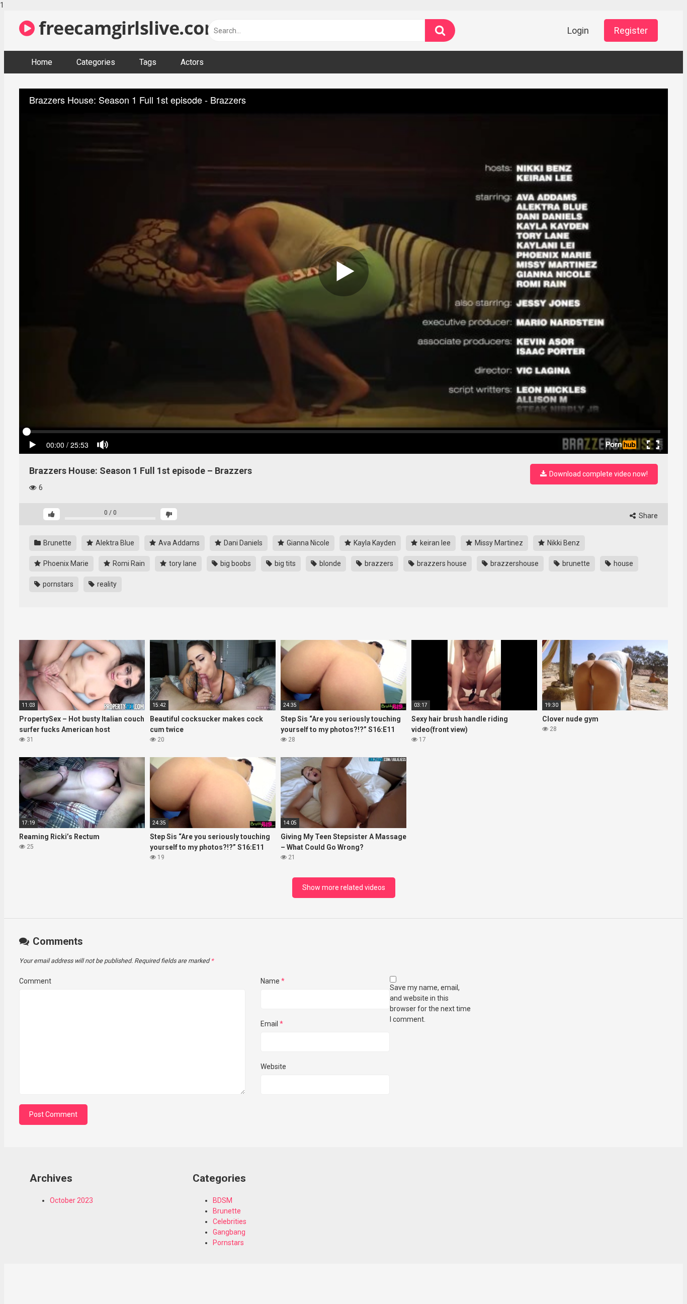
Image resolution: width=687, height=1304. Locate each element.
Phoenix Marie (65, 563)
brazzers (378, 563)
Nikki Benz (563, 543)
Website (273, 1067)
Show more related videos (343, 887)
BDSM (222, 1200)
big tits (284, 563)
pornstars (57, 584)
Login (578, 30)
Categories (95, 62)
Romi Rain (128, 563)
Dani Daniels (242, 543)
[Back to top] (653, 1275)
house (622, 563)
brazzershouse (514, 563)
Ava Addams (178, 543)
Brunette (56, 543)
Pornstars (228, 1243)
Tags (147, 62)
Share (647, 516)
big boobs (235, 563)
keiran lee (434, 543)
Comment (35, 981)
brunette (575, 563)
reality (106, 584)
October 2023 (71, 1200)
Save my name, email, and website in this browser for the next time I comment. (430, 1003)
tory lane (182, 563)
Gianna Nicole (307, 543)
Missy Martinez (498, 543)
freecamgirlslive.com (128, 28)
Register (631, 30)
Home (41, 62)
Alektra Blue (114, 543)
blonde (329, 563)
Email (272, 1024)
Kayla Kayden (374, 543)
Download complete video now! (598, 474)
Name (273, 981)
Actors (192, 62)
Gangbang (229, 1232)
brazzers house (441, 563)
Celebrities (229, 1221)
